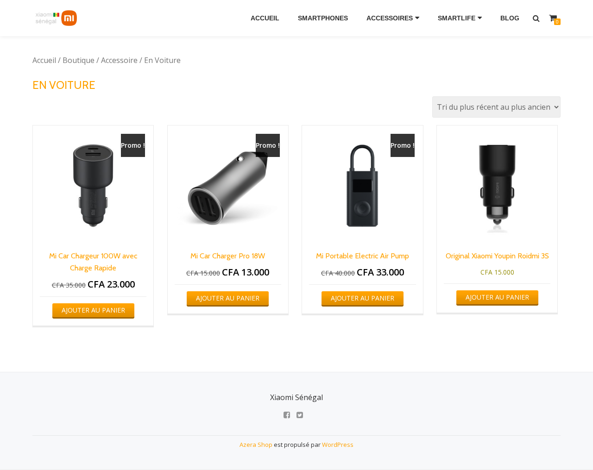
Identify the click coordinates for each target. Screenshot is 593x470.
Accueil (265, 18)
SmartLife (456, 18)
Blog (509, 18)
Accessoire (119, 60)
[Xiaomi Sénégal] (57, 18)
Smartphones (323, 18)
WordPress (337, 444)
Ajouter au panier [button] (93, 310)
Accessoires (389, 18)
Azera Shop (256, 444)
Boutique (79, 60)
